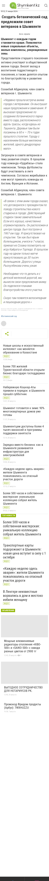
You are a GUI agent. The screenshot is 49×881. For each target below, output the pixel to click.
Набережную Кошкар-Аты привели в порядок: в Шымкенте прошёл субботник (24, 390)
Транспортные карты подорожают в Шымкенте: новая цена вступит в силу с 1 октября (24, 551)
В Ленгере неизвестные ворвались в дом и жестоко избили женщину (23, 596)
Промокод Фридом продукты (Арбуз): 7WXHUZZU (22, 706)
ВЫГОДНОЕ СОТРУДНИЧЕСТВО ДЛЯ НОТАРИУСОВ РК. (23, 689)
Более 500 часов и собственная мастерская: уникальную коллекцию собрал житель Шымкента (23, 498)
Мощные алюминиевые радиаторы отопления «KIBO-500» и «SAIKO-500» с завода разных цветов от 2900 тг (22, 646)
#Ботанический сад (9, 316)
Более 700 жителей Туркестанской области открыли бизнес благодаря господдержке (24, 370)
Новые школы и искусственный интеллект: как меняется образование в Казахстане (23, 349)
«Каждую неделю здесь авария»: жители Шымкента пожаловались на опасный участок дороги (24, 474)
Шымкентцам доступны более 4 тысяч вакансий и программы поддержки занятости (23, 430)
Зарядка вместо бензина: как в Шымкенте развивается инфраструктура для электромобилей (23, 450)
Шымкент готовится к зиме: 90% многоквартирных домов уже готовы (23, 411)
